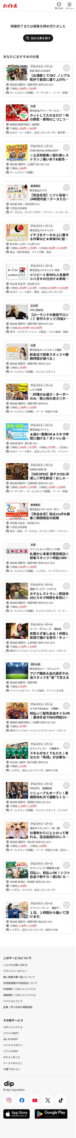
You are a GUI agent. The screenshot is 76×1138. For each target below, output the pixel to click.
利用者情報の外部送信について (20, 983)
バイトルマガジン (13, 1045)
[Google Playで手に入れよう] (51, 1114)
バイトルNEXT (11, 1033)
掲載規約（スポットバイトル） (20, 995)
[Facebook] (22, 1100)
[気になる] (66, 68)
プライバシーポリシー (15, 971)
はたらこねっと (11, 1057)
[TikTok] (60, 1100)
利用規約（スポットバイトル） (20, 989)
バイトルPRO (10, 1051)
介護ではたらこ (11, 1069)
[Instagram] (9, 1100)
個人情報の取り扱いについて (19, 977)
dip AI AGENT (10, 1039)
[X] (48, 1100)
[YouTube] (35, 1100)
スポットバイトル (13, 1027)
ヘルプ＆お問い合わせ (15, 965)
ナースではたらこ (12, 1063)
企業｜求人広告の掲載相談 (17, 1007)
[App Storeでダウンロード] (16, 1114)
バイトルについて (13, 1001)
